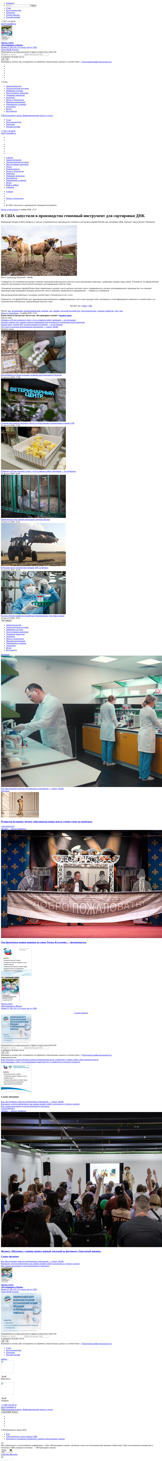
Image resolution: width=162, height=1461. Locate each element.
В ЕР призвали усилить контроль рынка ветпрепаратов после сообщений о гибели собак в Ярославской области (49, 1060)
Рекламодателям (13, 17)
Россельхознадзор (13, 10)
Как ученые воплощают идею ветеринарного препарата (25, 1106)
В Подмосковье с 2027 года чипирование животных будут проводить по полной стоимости (40, 1062)
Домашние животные (15, 95)
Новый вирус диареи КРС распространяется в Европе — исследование (32, 324)
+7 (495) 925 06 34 (9, 1405)
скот (116, 311)
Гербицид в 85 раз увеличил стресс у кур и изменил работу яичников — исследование (38, 320)
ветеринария (17, 311)
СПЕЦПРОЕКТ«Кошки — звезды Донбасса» (13, 827)
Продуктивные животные (17, 93)
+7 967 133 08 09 (8, 131)
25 (3, 1053)
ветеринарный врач (32, 311)
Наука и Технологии (15, 100)
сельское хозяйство (105, 311)
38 (3, 1341)
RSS (8, 1434)
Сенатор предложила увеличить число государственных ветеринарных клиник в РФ (37, 423)
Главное (9, 157)
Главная (9, 191)
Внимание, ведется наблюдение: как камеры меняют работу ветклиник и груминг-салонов (40, 1104)
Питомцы (5, 791)
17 (7, 1053)
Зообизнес (10, 97)
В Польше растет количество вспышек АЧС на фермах (25, 568)
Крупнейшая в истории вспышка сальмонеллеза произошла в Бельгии (31, 375)
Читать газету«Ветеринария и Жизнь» (12, 44)
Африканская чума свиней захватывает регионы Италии (25, 519)
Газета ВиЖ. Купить (10, 50)
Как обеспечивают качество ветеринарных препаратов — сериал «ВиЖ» (32, 789)
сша (121, 311)
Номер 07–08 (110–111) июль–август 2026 (19, 47)
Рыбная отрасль (13, 169)
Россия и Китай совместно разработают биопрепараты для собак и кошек (32, 616)
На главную (6, 621)
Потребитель (11, 178)
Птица (9, 167)
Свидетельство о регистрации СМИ (21, 1436)
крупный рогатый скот (70, 311)
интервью (5, 654)
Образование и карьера (16, 104)
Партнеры (10, 13)
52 (7, 1341)
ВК (90, 306)
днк (50, 311)
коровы (56, 311)
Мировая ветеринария (15, 102)
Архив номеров (13, 15)
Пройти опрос (65, 315)
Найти (33, 6)
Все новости (11, 111)
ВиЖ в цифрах (12, 185)
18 (3, 59)
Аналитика (11, 107)
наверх (4, 1359)
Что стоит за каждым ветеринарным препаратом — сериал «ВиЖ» (30, 327)
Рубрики (10, 3)
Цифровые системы (14, 91)
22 (7, 59)
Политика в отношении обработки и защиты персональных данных (35, 1439)
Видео (9, 109)
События (10, 187)
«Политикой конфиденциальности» (96, 62)
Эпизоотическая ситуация (17, 88)
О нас (8, 8)
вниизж (45, 311)
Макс (85, 306)
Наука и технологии (15, 198)
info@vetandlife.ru (8, 24)
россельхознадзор (88, 311)
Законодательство (13, 86)
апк (9, 311)
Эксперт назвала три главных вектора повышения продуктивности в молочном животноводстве (43, 322)
